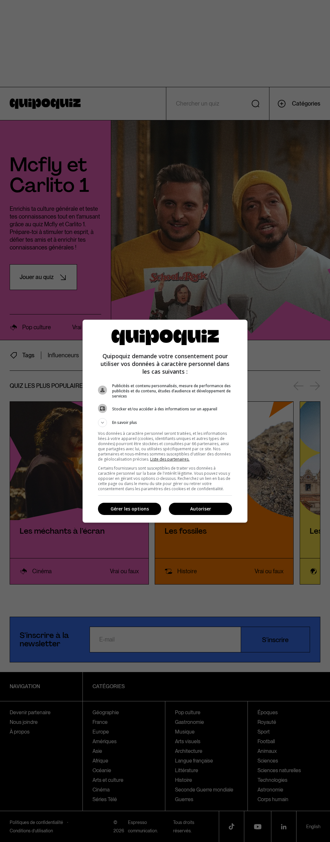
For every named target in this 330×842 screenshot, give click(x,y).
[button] (165, 422)
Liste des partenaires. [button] (169, 459)
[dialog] (165, 421)
